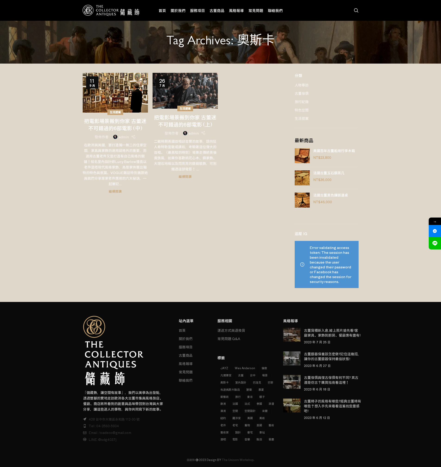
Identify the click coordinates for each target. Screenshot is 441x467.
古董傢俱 (302, 93)
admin (124, 136)
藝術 (271, 425)
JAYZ (224, 368)
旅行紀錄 (302, 101)
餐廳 (271, 439)
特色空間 (302, 110)
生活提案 (115, 112)
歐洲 (223, 404)
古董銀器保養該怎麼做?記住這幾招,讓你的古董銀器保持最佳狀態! (331, 356)
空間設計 (250, 411)
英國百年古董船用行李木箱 (334, 150)
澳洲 (223, 411)
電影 (235, 439)
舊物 (247, 425)
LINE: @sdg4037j (102, 439)
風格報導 (186, 363)
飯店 (259, 439)
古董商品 (186, 355)
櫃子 (262, 397)
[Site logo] (111, 9)
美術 (262, 418)
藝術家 (224, 432)
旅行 (238, 397)
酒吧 (223, 439)
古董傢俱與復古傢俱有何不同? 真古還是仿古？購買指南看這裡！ (331, 380)
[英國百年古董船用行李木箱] (302, 155)
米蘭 (265, 411)
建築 (249, 389)
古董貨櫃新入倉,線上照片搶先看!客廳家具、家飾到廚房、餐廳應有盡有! (332, 333)
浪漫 (271, 404)
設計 (238, 432)
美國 (250, 418)
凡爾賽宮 (225, 375)
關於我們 (186, 338)
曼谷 (250, 397)
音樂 (247, 439)
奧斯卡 (224, 382)
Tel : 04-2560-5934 (104, 426)
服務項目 (186, 346)
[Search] (356, 10)
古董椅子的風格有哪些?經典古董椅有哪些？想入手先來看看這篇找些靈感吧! (332, 406)
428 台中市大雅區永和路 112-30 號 (114, 419)
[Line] (435, 243)
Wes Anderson (245, 368)
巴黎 (270, 382)
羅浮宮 (236, 418)
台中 (253, 375)
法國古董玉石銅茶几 (328, 172)
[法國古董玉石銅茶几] (302, 177)
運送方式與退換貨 (231, 330)
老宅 (235, 425)
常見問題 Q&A (228, 338)
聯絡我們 (186, 380)
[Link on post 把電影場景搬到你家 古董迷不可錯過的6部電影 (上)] (185, 91)
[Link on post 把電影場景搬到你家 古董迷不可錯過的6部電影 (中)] (115, 93)
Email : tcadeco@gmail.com (110, 432)
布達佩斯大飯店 (230, 389)
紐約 (223, 418)
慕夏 (261, 389)
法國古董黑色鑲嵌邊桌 (330, 195)
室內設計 (240, 382)
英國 (259, 425)
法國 (235, 404)
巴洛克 (257, 382)
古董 (241, 375)
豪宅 (250, 432)
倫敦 (264, 368)
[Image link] (113, 349)
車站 (262, 432)
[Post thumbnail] (291, 336)
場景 (265, 375)
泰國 (259, 404)
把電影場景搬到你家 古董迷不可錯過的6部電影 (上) (185, 120)
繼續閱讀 (115, 191)
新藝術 (224, 397)
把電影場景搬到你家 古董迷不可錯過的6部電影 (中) (115, 124)
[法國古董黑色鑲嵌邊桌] (302, 200)
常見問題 (186, 371)
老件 (223, 425)
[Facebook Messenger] (435, 231)
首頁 (182, 330)
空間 (235, 411)
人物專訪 (302, 85)
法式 (247, 404)
